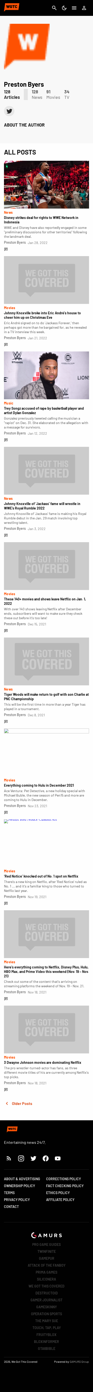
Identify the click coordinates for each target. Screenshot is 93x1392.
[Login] (84, 8)
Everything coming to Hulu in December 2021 (39, 785)
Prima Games (46, 1272)
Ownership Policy (19, 1186)
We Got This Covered (46, 1286)
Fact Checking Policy (65, 1186)
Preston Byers (15, 242)
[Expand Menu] (74, 8)
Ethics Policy (58, 1193)
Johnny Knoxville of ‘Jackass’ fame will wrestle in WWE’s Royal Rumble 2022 (42, 506)
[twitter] (9, 111)
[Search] (54, 8)
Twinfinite (46, 1251)
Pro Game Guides (46, 1244)
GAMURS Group (79, 1361)
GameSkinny (46, 1307)
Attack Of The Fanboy (46, 1265)
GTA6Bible (46, 1348)
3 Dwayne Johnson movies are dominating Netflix (42, 1062)
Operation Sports (46, 1314)
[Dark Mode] (64, 8)
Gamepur (46, 1258)
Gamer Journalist (46, 1300)
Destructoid (46, 1293)
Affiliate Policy (60, 1200)
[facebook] (45, 1158)
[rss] (9, 1158)
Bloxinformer (46, 1341)
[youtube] (58, 1158)
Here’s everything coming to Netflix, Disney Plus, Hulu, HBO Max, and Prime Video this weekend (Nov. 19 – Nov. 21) (46, 971)
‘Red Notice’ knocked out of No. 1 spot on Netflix (41, 876)
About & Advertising (22, 1179)
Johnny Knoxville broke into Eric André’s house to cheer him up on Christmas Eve (42, 315)
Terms (9, 1193)
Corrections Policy (63, 1179)
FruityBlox (46, 1335)
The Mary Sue (46, 1321)
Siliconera (46, 1279)
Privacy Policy (17, 1200)
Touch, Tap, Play (46, 1328)
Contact (11, 1207)
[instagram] (21, 1158)
